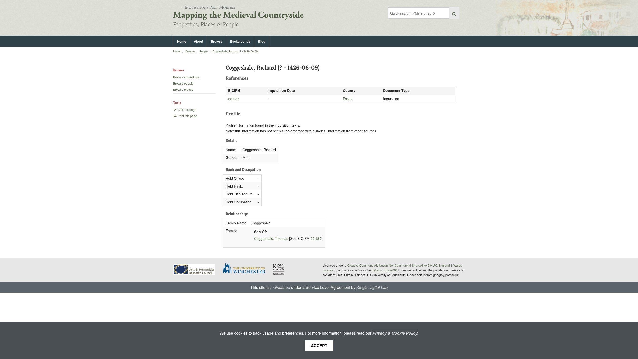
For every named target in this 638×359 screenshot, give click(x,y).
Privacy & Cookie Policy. (395, 333)
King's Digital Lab (372, 287)
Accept (319, 345)
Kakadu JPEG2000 (385, 270)
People (203, 51)
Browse (216, 41)
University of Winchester (246, 269)
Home (181, 41)
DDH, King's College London (279, 269)
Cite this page (186, 109)
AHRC (194, 269)
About (198, 41)
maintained (280, 287)
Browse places (183, 89)
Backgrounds (240, 41)
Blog (261, 41)
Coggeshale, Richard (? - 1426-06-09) (236, 51)
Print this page (187, 116)
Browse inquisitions (186, 77)
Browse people (183, 83)
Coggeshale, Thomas (271, 238)
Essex (347, 98)
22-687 (233, 98)
